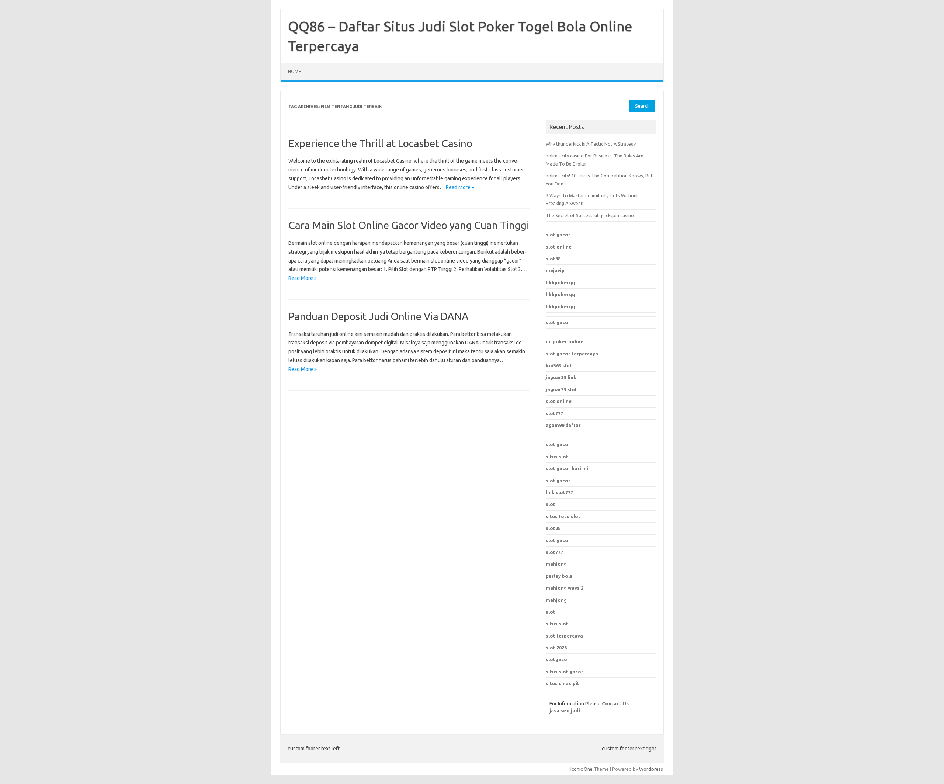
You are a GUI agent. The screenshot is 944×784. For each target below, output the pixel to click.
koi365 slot (559, 365)
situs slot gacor (564, 671)
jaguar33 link (561, 377)
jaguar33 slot (561, 389)
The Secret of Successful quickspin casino (590, 215)
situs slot (557, 456)
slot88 (553, 258)
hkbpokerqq (560, 282)
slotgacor (557, 659)
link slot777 (559, 492)
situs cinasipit (562, 683)
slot (550, 504)
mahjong (556, 600)
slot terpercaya (564, 635)
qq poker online (564, 341)
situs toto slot (563, 516)
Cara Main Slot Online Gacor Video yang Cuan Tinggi (408, 225)
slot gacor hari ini (567, 468)
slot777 (554, 413)
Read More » (460, 187)
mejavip (555, 270)
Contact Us (615, 704)
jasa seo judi (564, 711)
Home (294, 71)
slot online (559, 246)
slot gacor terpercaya (572, 353)
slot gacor (558, 234)
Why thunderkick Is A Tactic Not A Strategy (591, 143)
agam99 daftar (563, 425)
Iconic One (581, 768)
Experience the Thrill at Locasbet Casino (380, 143)
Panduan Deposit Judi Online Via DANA (378, 316)
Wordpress (651, 768)
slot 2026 (556, 647)
